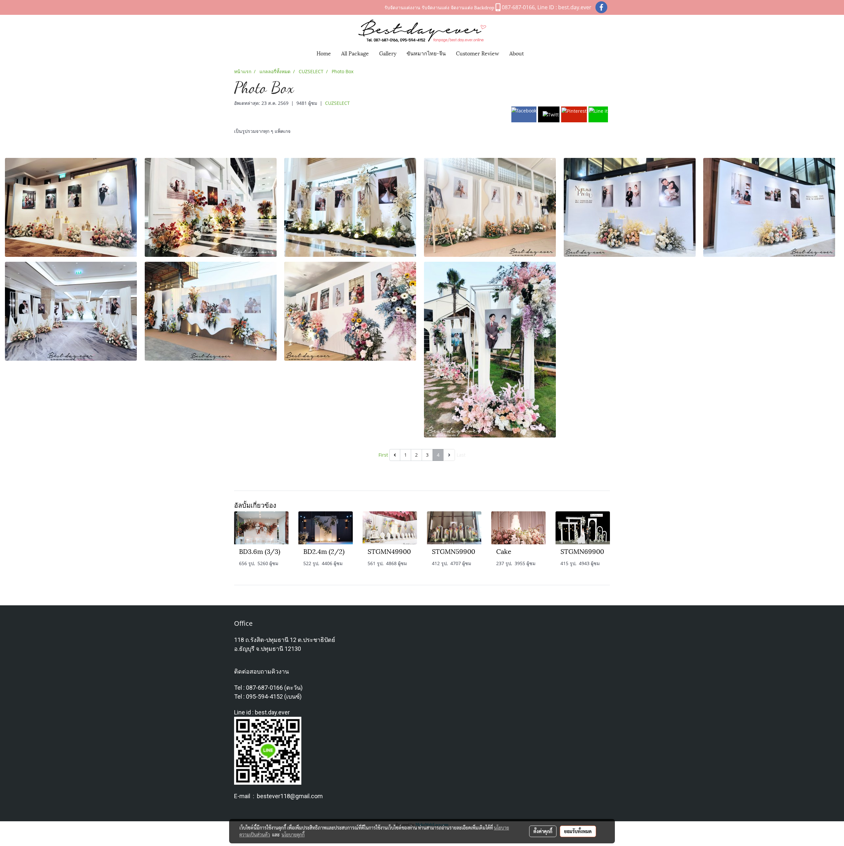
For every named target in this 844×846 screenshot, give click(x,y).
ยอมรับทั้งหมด (578, 831)
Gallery (387, 53)
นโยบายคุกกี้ (293, 834)
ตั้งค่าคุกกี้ (542, 831)
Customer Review (477, 53)
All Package (355, 53)
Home (323, 53)
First (383, 455)
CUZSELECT (337, 103)
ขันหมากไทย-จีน (426, 53)
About (516, 53)
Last (461, 455)
